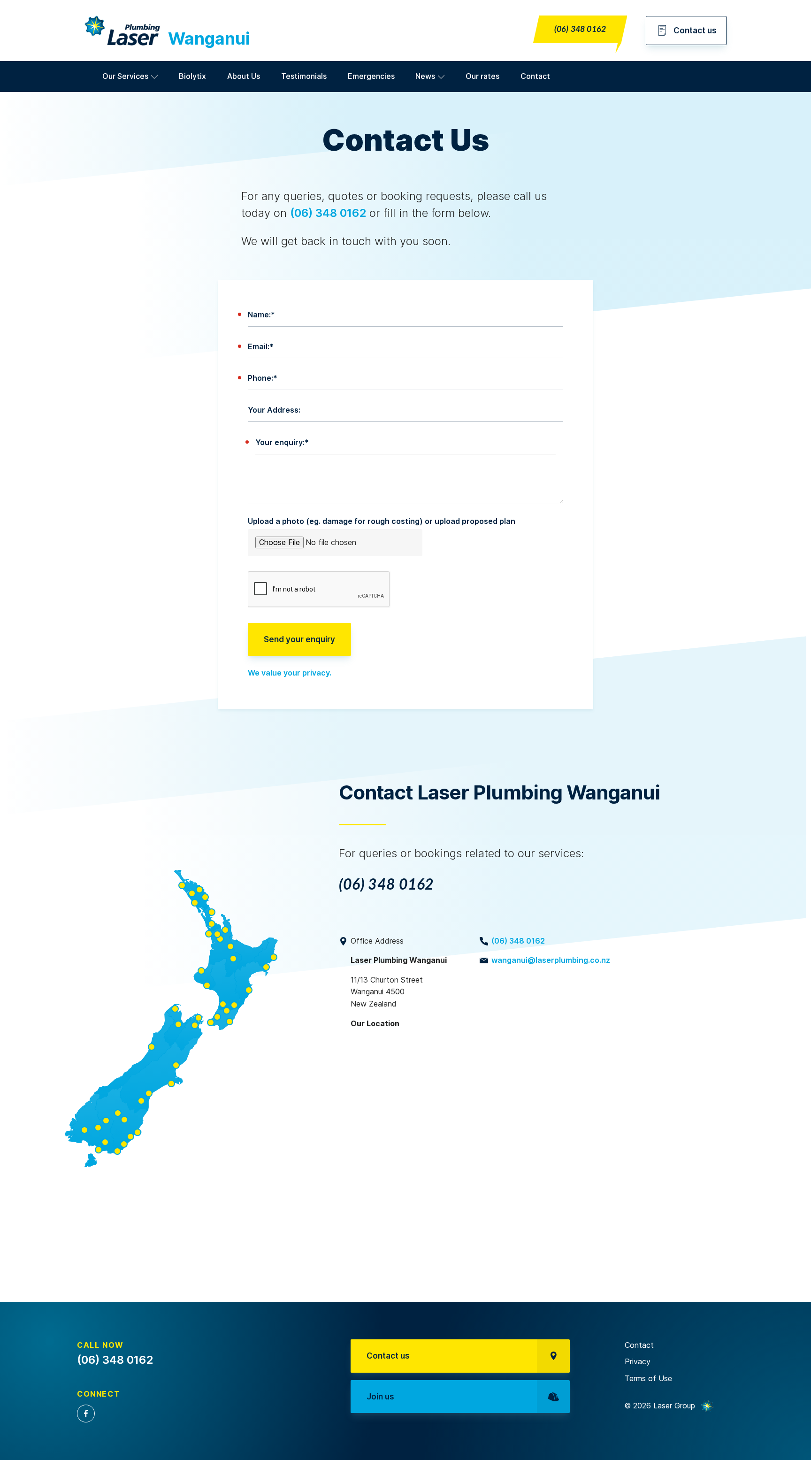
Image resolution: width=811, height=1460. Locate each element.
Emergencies (371, 76)
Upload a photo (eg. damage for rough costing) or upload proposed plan (381, 521)
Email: (261, 346)
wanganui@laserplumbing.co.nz (550, 960)
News (425, 76)
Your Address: (274, 410)
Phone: (262, 378)
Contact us (695, 30)
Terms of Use (648, 1378)
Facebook (86, 1413)
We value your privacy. (289, 672)
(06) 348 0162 (580, 29)
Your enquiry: (282, 442)
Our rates (482, 76)
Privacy (637, 1361)
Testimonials (304, 76)
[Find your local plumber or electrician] (171, 1020)
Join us (380, 1396)
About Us (243, 76)
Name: (261, 314)
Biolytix (192, 76)
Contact (535, 76)
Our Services (125, 76)
